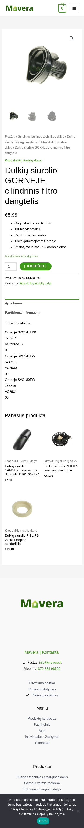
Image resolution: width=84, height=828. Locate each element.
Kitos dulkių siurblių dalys (23, 160)
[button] (71, 38)
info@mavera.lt (50, 662)
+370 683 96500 (48, 669)
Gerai (43, 821)
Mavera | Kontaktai (42, 652)
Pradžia (10, 136)
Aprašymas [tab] (14, 303)
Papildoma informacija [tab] (22, 312)
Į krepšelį (35, 266)
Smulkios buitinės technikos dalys (41, 136)
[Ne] (78, 811)
